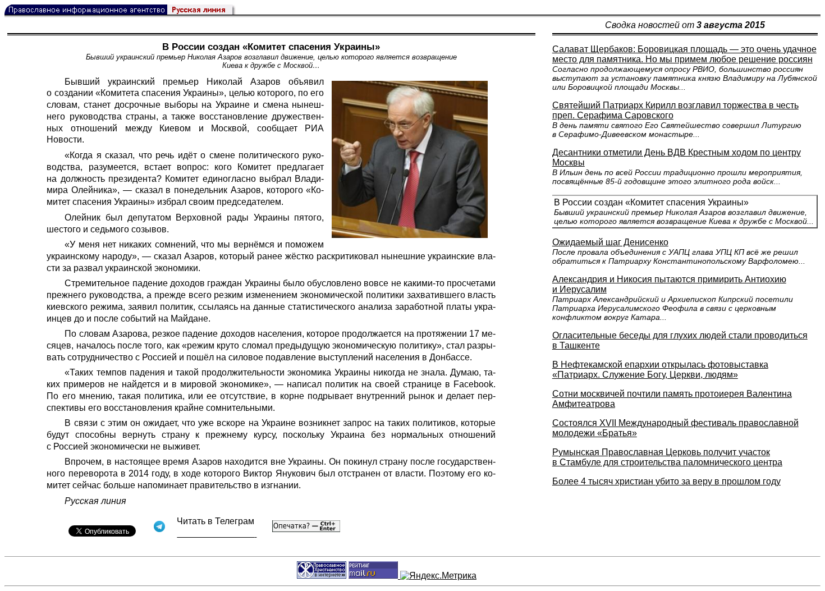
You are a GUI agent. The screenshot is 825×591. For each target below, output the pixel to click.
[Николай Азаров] (409, 159)
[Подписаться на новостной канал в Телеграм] (216, 533)
